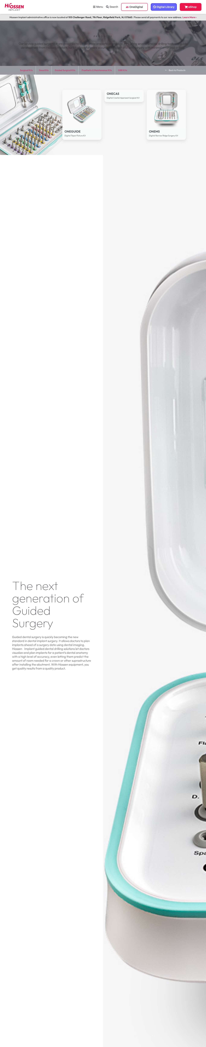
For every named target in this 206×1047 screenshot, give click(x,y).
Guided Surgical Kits (65, 70)
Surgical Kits (26, 70)
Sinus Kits (43, 70)
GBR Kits (122, 70)
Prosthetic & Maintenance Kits (97, 70)
